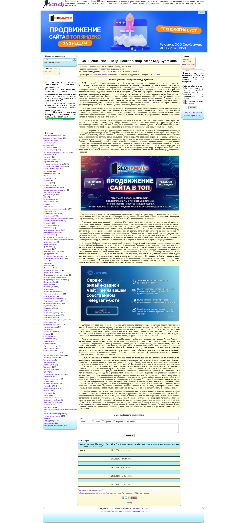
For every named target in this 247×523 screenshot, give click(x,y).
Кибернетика (48, 228)
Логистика (47, 263)
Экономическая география (53, 414)
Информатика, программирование (55, 218)
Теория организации (50, 357)
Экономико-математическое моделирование (60, 409)
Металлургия (48, 284)
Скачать (158, 74)
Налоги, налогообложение (52, 294)
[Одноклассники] (129, 498)
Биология (46, 157)
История (46, 223)
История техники (49, 225)
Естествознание (49, 199)
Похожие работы (132, 72)
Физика (46, 381)
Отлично (131, 421)
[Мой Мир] (132, 498)
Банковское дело (49, 150)
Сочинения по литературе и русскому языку (105, 69)
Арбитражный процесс (51, 140)
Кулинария (47, 249)
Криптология (47, 247)
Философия (47, 386)
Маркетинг (47, 265)
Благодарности (188, 65)
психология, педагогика (51, 324)
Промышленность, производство (55, 320)
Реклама (46, 329)
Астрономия (47, 147)
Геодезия (46, 180)
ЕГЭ (44, 197)
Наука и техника (49, 296)
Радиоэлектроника (50, 327)
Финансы (46, 390)
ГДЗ (44, 176)
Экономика (47, 407)
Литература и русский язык (53, 258)
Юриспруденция (49, 421)
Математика (47, 268)
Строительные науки (51, 346)
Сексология (47, 336)
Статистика (47, 341)
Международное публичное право (55, 275)
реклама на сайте (140, 509)
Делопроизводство (50, 192)
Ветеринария (48, 171)
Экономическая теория (51, 416)
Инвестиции (47, 211)
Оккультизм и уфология (52, 301)
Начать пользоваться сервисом (61, 119)
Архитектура (48, 143)
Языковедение (48, 423)
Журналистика (48, 202)
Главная (185, 59)
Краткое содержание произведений (56, 239)
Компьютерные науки (51, 232)
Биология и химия (49, 159)
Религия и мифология (51, 332)
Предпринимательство (51, 315)
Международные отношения (53, 280)
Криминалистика (49, 242)
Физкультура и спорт (50, 383)
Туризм (46, 372)
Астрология (47, 145)
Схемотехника (48, 350)
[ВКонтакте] (123, 498)
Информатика (48, 216)
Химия (45, 395)
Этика (45, 418)
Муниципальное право (51, 291)
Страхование (48, 343)
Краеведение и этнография (53, 237)
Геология (46, 183)
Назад (129, 502)
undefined (47, 71)
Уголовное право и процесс (53, 374)
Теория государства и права (53, 355)
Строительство (48, 348)
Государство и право (51, 187)
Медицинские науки (50, 272)
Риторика (46, 334)
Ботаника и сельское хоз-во (53, 164)
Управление (47, 376)
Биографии (47, 154)
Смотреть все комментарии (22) (91, 490)
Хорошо (119, 421)
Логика (45, 261)
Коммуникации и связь (51, 230)
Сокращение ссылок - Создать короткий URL (123, 511)
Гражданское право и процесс (54, 190)
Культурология (48, 254)
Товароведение (49, 365)
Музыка (46, 289)
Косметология (48, 235)
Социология (47, 339)
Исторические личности (52, 221)
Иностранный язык (50, 213)
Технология (47, 362)
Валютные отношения (51, 169)
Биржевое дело (48, 162)
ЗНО (45, 204)
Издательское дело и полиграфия (55, 209)
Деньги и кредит (49, 195)
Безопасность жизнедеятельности (55, 152)
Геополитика (47, 185)
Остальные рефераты (51, 303)
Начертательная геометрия (53, 298)
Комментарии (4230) (192, 115)
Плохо (97, 421)
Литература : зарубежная (52, 256)
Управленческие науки (51, 379)
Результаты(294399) (193, 112)
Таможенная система (51, 353)
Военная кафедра (49, 173)
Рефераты (186, 62)
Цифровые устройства (51, 400)
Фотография (47, 393)
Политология (48, 308)
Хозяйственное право (51, 398)
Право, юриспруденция (51, 313)
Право (45, 310)
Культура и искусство (51, 251)
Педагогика (47, 306)
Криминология (48, 244)
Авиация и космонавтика (52, 136)
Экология (46, 405)
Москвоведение (49, 287)
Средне (108, 421)
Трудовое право (49, 369)
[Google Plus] (135, 498)
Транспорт (47, 367)
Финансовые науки (50, 388)
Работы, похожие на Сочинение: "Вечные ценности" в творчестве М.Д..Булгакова (113, 493)
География (47, 178)
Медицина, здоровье (50, 270)
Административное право (52, 138)
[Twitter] (126, 498)
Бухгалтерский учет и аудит (53, 166)
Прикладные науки (50, 317)
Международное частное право (54, 277)
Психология (47, 322)
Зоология (46, 206)
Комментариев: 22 (102, 74)
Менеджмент (48, 282)
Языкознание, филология (52, 425)
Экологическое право (51, 402)
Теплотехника (48, 360)
